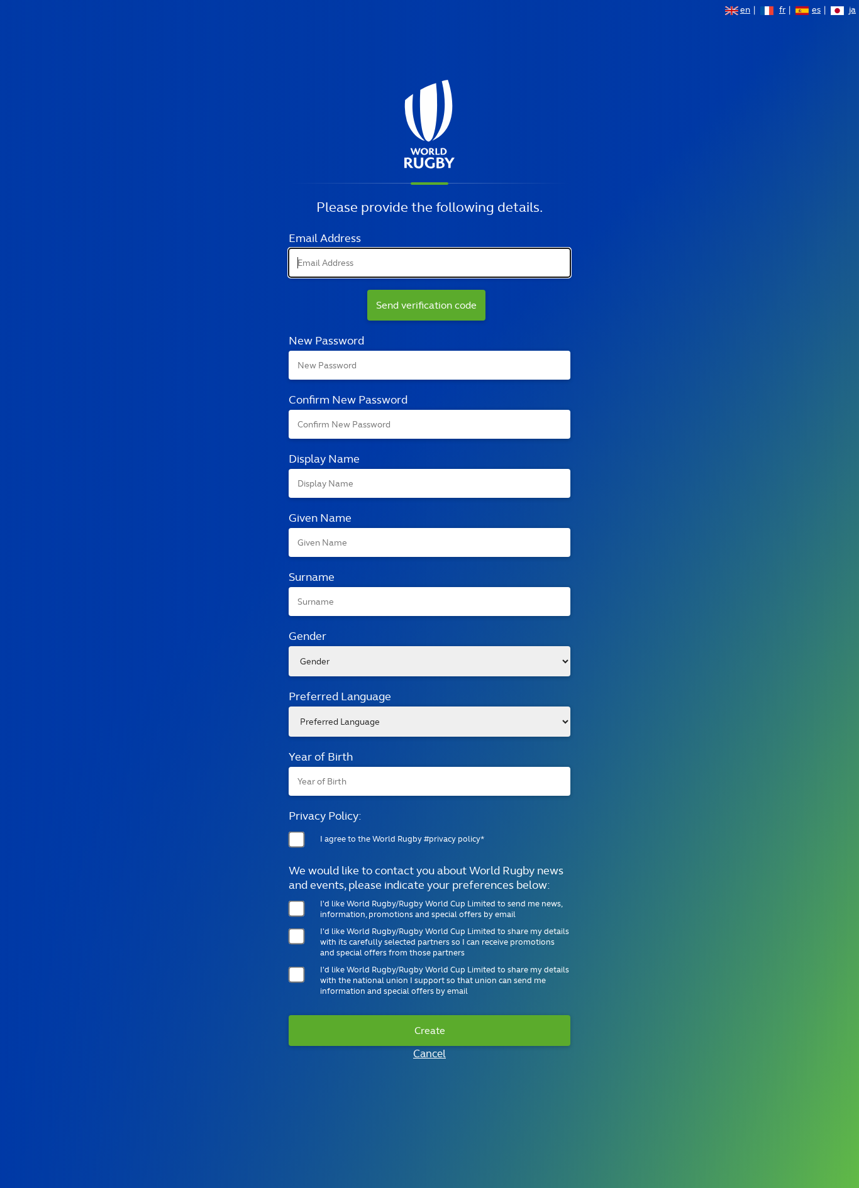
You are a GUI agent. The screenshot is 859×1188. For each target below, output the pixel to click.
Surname (312, 576)
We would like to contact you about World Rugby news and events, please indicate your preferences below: (426, 877)
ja (852, 10)
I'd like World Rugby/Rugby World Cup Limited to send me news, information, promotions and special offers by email (441, 909)
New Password (326, 340)
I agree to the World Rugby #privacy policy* (402, 838)
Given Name (320, 517)
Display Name (324, 458)
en (745, 10)
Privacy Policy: (325, 815)
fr (782, 10)
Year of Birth (321, 756)
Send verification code (426, 305)
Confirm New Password (348, 399)
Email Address (325, 238)
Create (429, 1030)
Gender (307, 636)
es (816, 10)
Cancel (429, 1053)
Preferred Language (340, 696)
